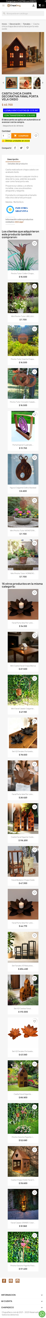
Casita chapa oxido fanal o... (23, 1180)
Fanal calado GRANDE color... (23, 1223)
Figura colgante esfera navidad (23, 488)
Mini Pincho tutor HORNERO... (23, 573)
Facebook (4, 1281)
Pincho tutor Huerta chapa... (23, 359)
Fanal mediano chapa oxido (23, 880)
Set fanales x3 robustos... (23, 965)
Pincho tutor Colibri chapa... (23, 273)
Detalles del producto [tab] (18, 163)
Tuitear (21, 147)
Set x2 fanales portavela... (23, 751)
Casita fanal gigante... (23, 1094)
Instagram (18, 1281)
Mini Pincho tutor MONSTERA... (23, 530)
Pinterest (27, 147)
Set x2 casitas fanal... (23, 1008)
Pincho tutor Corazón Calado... (23, 402)
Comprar (21, 135)
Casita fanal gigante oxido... (23, 837)
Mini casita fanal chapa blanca (23, 666)
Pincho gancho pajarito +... (23, 1137)
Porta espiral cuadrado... (23, 445)
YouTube (11, 1281)
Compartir (15, 147)
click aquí (19, 222)
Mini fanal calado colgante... (23, 708)
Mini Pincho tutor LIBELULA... (23, 316)
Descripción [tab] (13, 159)
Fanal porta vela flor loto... (23, 623)
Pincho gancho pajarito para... (23, 1265)
